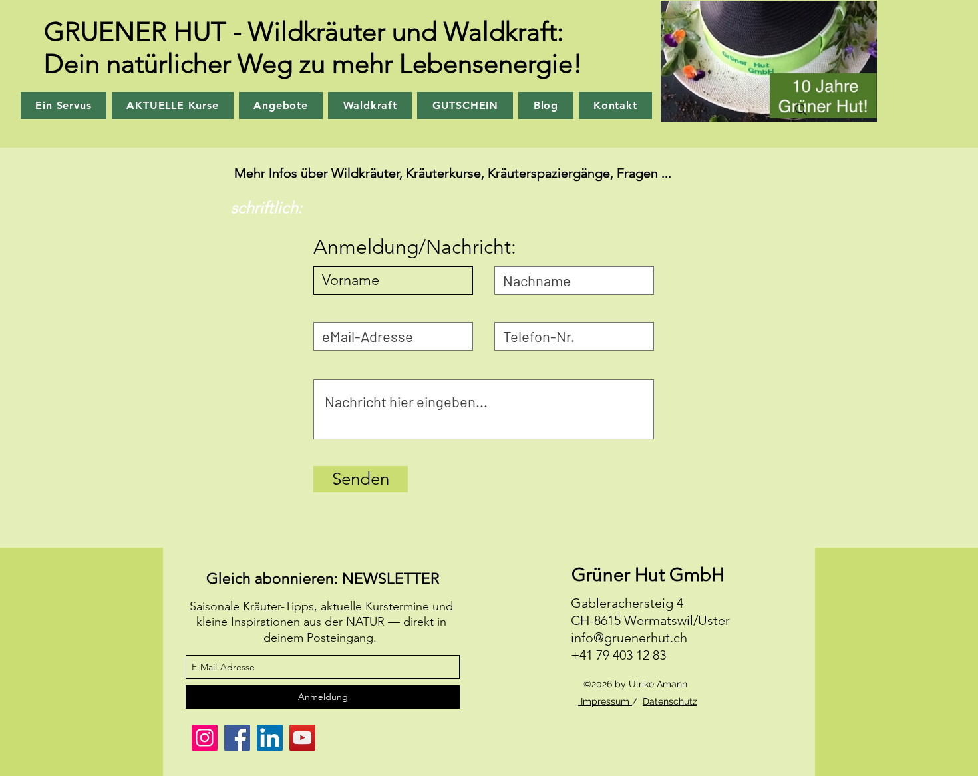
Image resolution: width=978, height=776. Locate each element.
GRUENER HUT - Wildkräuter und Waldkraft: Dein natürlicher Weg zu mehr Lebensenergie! (313, 47)
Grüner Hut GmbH (648, 575)
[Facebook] (237, 738)
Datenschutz (670, 701)
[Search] (801, 110)
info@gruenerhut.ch (629, 638)
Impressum (605, 701)
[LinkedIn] (270, 738)
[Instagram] (205, 738)
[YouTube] (302, 738)
